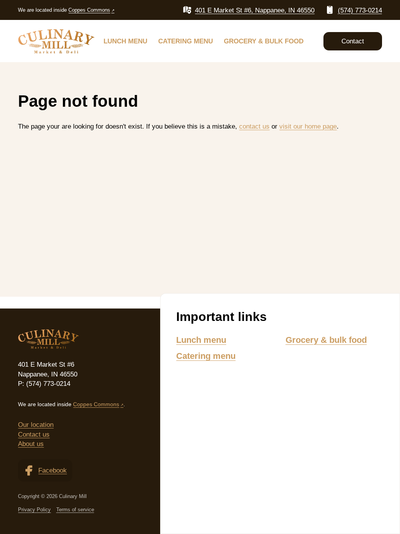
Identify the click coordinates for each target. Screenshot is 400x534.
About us (31, 444)
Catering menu (185, 41)
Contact (352, 41)
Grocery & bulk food (264, 41)
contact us (254, 126)
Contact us (34, 434)
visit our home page (308, 126)
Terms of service (75, 509)
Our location (36, 424)
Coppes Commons (89, 10)
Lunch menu (125, 41)
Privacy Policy (34, 509)
